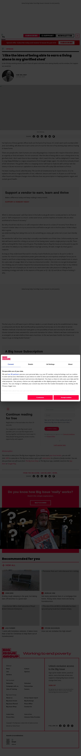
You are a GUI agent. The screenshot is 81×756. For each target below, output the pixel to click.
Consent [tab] (11, 364)
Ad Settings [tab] (50, 364)
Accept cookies (66, 397)
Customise (40, 397)
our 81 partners (13, 374)
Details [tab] (30, 364)
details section (69, 391)
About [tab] (70, 364)
